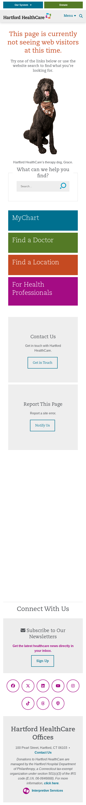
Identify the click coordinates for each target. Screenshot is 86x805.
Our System (22, 5)
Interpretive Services (47, 790)
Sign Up (42, 661)
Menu (69, 16)
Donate (63, 5)
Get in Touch (42, 363)
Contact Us (43, 752)
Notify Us (42, 425)
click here (51, 783)
